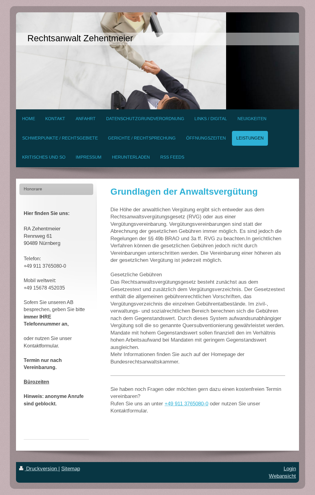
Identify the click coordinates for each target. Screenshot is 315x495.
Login (290, 469)
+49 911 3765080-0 (186, 404)
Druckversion (41, 469)
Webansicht (282, 476)
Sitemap (70, 469)
